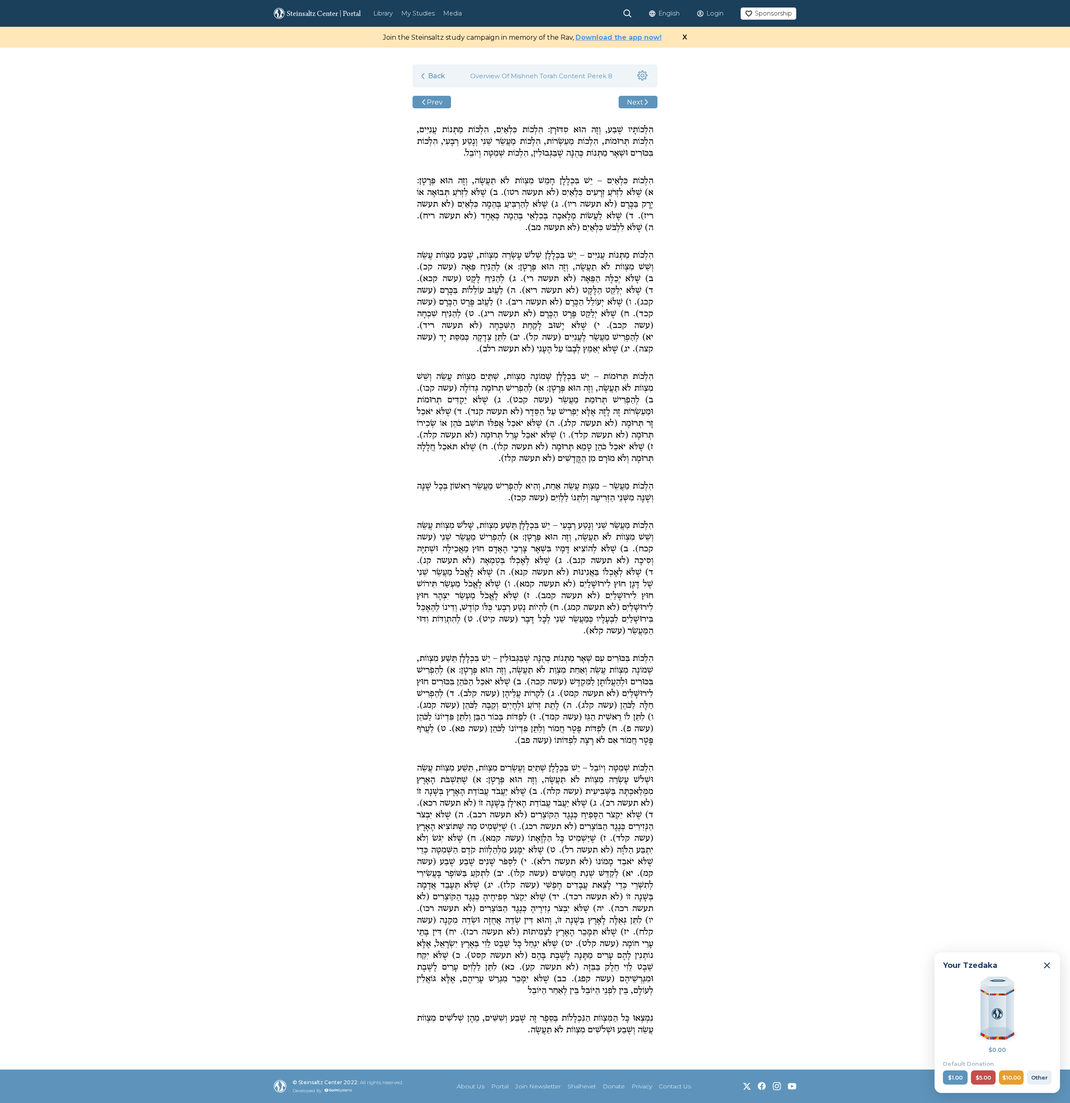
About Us (470, 1086)
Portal (500, 1086)
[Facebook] (762, 1086)
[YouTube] (792, 1086)
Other (1039, 1077)
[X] (747, 1086)
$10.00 (1011, 1077)
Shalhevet (582, 1086)
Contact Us (675, 1086)
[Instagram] (777, 1086)
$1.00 (955, 1077)
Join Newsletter (538, 1086)
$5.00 (983, 1077)
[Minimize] (1047, 965)
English (669, 13)
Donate (614, 1086)
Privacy (642, 1086)
